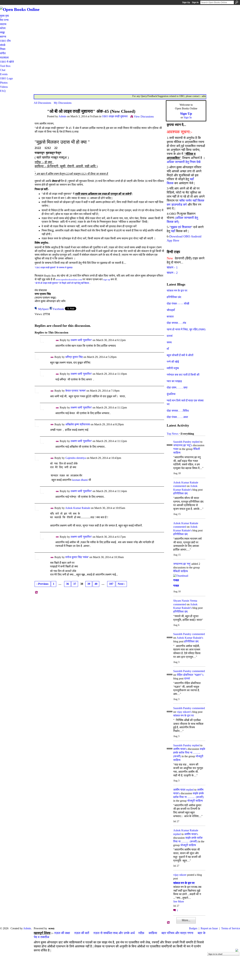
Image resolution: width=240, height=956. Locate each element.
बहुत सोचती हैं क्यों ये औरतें (180, 355)
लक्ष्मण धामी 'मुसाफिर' (81, 340)
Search (236, 2)
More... (186, 920)
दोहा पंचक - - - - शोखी (178, 303)
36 (67, 583)
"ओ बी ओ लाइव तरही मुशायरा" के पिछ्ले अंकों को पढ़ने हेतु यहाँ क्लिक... (63, 283)
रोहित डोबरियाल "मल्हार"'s (190, 674)
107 (111, 583)
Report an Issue (209, 928)
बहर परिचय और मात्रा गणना (177, 933)
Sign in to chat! (215, 954)
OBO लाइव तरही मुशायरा (115, 116)
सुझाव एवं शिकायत (181, 227)
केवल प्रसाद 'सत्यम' (75, 390)
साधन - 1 (172, 267)
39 (88, 583)
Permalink (57, 340)
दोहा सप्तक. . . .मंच (176, 322)
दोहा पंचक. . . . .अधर (177, 416)
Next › (121, 583)
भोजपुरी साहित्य (195, 800)
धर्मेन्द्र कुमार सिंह (74, 356)
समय (169, 342)
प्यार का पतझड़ (174, 381)
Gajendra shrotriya (75, 457)
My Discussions (63, 102)
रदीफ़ (141, 933)
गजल (176, 448)
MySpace (43, 308)
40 (96, 583)
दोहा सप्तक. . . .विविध (178, 410)
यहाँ (173, 231)
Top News (172, 433)
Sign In (195, 2)
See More (178, 901)
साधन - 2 (172, 272)
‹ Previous (42, 583)
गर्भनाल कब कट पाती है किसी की (183, 374)
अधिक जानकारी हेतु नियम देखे (183, 162)
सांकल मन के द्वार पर (177, 290)
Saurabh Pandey (182, 441)
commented (179, 485)
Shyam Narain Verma (185, 600)
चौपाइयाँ (171, 310)
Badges (193, 928)
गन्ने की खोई (173, 361)
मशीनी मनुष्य (173, 368)
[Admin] (39, 118)
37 (74, 583)
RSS (36, 592)
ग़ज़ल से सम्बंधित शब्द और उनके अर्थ (114, 933)
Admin (62, 116)
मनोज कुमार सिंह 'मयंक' (77, 557)
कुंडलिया (171, 393)
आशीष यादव (179, 789)
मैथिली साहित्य (180, 571)
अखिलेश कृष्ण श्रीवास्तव (77, 424)
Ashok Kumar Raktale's (190, 637)
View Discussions (144, 116)
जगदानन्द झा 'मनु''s (182, 445)
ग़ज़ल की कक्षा (62, 933)
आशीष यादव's (180, 748)
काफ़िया (153, 933)
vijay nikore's (184, 711)
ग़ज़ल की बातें (81, 933)
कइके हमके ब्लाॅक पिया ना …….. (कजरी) (189, 752)
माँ (168, 348)
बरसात (170, 316)
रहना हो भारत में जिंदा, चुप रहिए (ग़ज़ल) (186, 329)
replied (196, 441)
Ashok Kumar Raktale (77, 507)
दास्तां (170, 335)
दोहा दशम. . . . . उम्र (177, 387)
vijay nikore (179, 874)
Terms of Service (230, 928)
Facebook (58, 308)
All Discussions (42, 102)
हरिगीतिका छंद (174, 297)
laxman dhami (80, 479)
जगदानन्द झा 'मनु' (182, 563)
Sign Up (186, 2)
